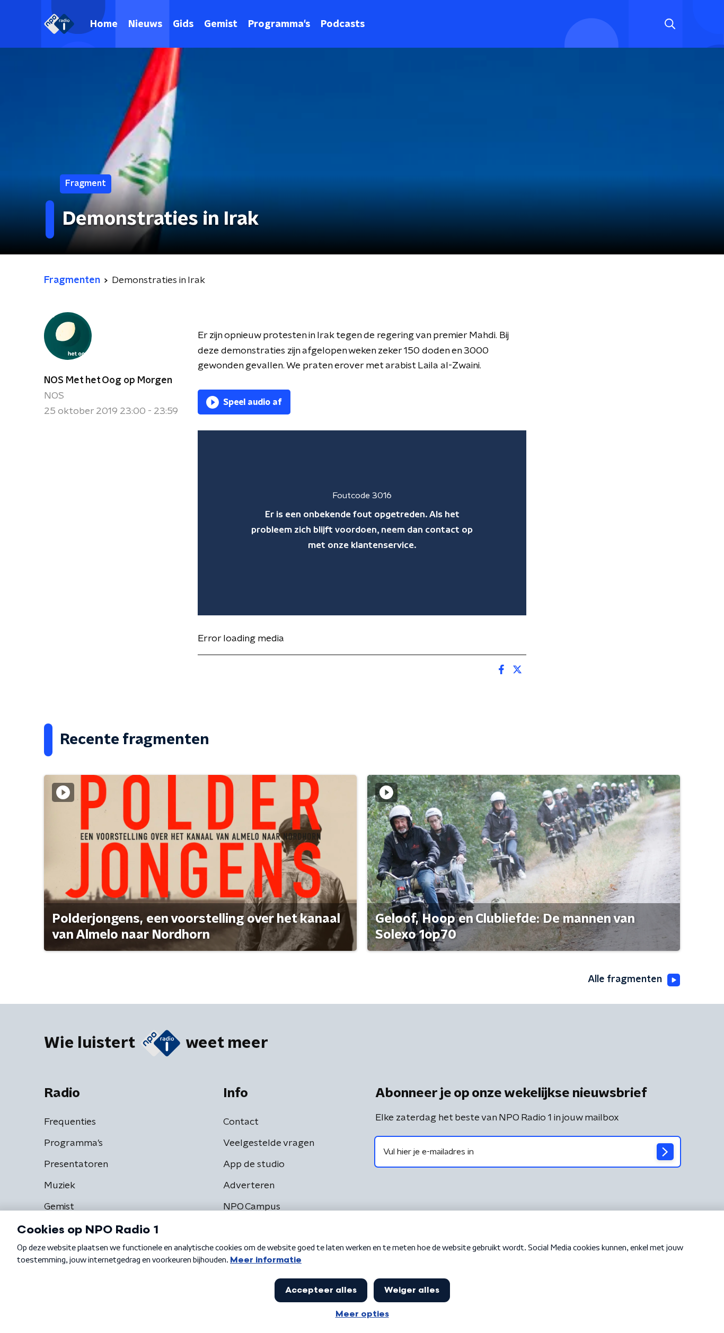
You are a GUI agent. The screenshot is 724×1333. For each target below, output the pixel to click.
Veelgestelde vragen (268, 1143)
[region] (362, 522)
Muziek (59, 1185)
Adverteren (249, 1185)
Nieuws (145, 24)
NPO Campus (251, 1207)
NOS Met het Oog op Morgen (108, 380)
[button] (669, 24)
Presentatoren (76, 1164)
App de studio (254, 1164)
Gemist (220, 24)
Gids (183, 24)
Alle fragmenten (625, 979)
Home (104, 24)
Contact (241, 1122)
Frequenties (70, 1122)
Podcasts (343, 24)
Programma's (279, 24)
